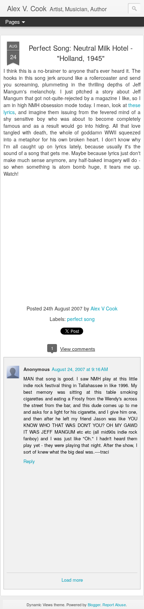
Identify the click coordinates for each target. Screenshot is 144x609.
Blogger (94, 604)
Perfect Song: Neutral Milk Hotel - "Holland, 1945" (81, 53)
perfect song (81, 318)
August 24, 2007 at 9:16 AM (80, 369)
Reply (29, 461)
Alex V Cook (104, 308)
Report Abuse (114, 604)
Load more (72, 579)
